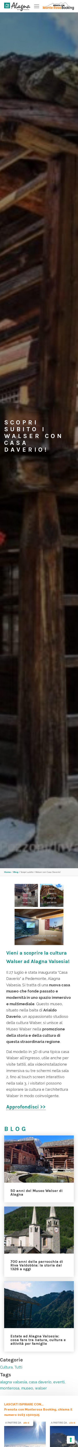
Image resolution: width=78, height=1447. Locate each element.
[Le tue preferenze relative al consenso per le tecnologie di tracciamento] (71, 1440)
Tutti (18, 1367)
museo (27, 1388)
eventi (58, 1382)
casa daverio (40, 1382)
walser (41, 1388)
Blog (15, 872)
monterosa (9, 1388)
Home (7, 872)
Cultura (6, 1367)
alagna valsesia (13, 1382)
